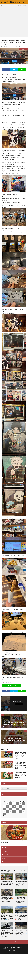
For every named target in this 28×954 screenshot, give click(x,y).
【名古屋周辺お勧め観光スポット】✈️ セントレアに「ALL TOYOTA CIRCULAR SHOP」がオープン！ (21, 884)
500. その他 (5, 861)
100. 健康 (5, 851)
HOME (3, 5)
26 (20, 811)
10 (14, 806)
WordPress (16, 950)
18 (17, 808)
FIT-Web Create (21, 948)
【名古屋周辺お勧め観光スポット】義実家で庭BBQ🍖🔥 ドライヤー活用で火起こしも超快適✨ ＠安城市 (7, 899)
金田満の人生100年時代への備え (11, 2)
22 (7, 811)
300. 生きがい (9, 5)
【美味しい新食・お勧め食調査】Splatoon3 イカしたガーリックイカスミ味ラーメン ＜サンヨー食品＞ (20, 755)
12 (20, 806)
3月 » (6, 815)
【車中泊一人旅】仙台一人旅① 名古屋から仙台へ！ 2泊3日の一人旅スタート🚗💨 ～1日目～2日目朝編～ (21, 933)
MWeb (18, 46)
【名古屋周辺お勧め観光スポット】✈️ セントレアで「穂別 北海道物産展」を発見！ (7, 883)
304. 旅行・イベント (12, 46)
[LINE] (22, 69)
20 (23, 808)
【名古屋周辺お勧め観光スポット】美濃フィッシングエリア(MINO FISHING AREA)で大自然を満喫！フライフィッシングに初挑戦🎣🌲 (21, 900)
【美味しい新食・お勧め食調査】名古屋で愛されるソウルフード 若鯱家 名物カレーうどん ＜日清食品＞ (21, 765)
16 (10, 808)
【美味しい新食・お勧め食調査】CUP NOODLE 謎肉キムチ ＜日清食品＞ (13, 841)
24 (14, 811)
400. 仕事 (5, 858)
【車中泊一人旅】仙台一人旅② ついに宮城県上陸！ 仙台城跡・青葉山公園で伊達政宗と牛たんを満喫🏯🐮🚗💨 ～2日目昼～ (7, 933)
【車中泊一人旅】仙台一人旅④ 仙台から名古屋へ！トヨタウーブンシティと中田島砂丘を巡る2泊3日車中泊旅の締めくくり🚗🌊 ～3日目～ (7, 916)
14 (4, 808)
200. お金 (5, 847)
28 (4, 814)
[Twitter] (14, 69)
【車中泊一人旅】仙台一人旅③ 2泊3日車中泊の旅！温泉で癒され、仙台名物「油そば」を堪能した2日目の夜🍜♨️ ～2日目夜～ (21, 916)
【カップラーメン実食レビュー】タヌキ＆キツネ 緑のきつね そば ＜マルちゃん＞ (21, 775)
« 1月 (4, 815)
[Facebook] (6, 69)
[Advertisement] (14, 21)
